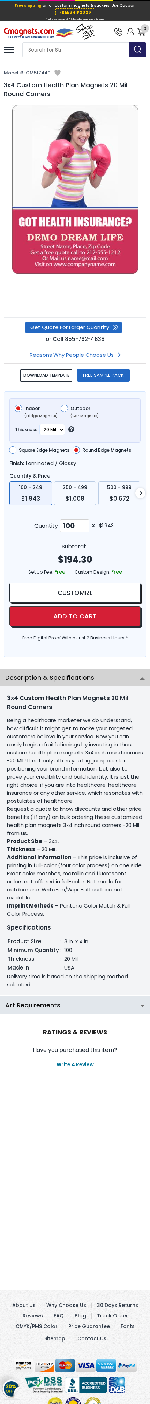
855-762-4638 (85, 339)
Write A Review (75, 1064)
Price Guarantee (89, 1326)
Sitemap (54, 1338)
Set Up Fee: (41, 572)
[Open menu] (9, 50)
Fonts (128, 1326)
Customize (75, 592)
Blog (80, 1315)
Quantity (46, 526)
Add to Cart (75, 616)
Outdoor (84, 412)
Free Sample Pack (103, 375)
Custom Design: (93, 572)
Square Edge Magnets (44, 450)
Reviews (33, 1315)
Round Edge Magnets (106, 450)
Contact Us (91, 1338)
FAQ (59, 1315)
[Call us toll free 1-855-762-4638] (118, 31)
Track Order (112, 1315)
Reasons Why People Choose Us (72, 354)
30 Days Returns (117, 1305)
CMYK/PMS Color (37, 1326)
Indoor (41, 412)
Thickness (26, 429)
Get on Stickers (11, 1388)
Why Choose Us (66, 1305)
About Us (24, 1305)
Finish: (16, 463)
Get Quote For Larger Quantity (69, 327)
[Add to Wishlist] (57, 73)
